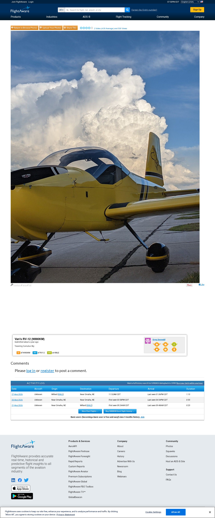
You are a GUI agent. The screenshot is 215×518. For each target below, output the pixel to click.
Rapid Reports (75, 461)
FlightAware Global (77, 481)
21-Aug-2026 (17, 405)
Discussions (172, 456)
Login (31, 2)
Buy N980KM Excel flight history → (120, 411)
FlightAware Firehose (78, 451)
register (47, 370)
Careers (121, 451)
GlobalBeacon (75, 497)
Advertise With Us (126, 461)
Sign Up (197, 9)
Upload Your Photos (51, 27)
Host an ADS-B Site (175, 461)
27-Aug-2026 (17, 394)
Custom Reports (76, 466)
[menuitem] (16, 17)
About (120, 446)
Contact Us (171, 474)
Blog (119, 471)
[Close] (210, 512)
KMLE (60, 394)
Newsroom (122, 466)
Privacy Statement (66, 514)
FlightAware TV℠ (76, 492)
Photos (169, 446)
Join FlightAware (19, 2)
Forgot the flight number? (144, 10)
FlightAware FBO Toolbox (80, 486)
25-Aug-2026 (17, 400)
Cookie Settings (153, 512)
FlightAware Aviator (78, 471)
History (120, 456)
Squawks (170, 451)
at (53, 353)
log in (30, 370)
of (39, 353)
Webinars (122, 476)
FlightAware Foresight (79, 456)
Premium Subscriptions (80, 476)
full (30, 285)
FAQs (168, 479)
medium (17, 285)
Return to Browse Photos (25, 27)
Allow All (175, 512)
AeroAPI (72, 446)
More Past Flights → (90, 411)
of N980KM (23, 353)
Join (142, 417)
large (25, 285)
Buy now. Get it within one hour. (190, 383)
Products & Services (79, 441)
